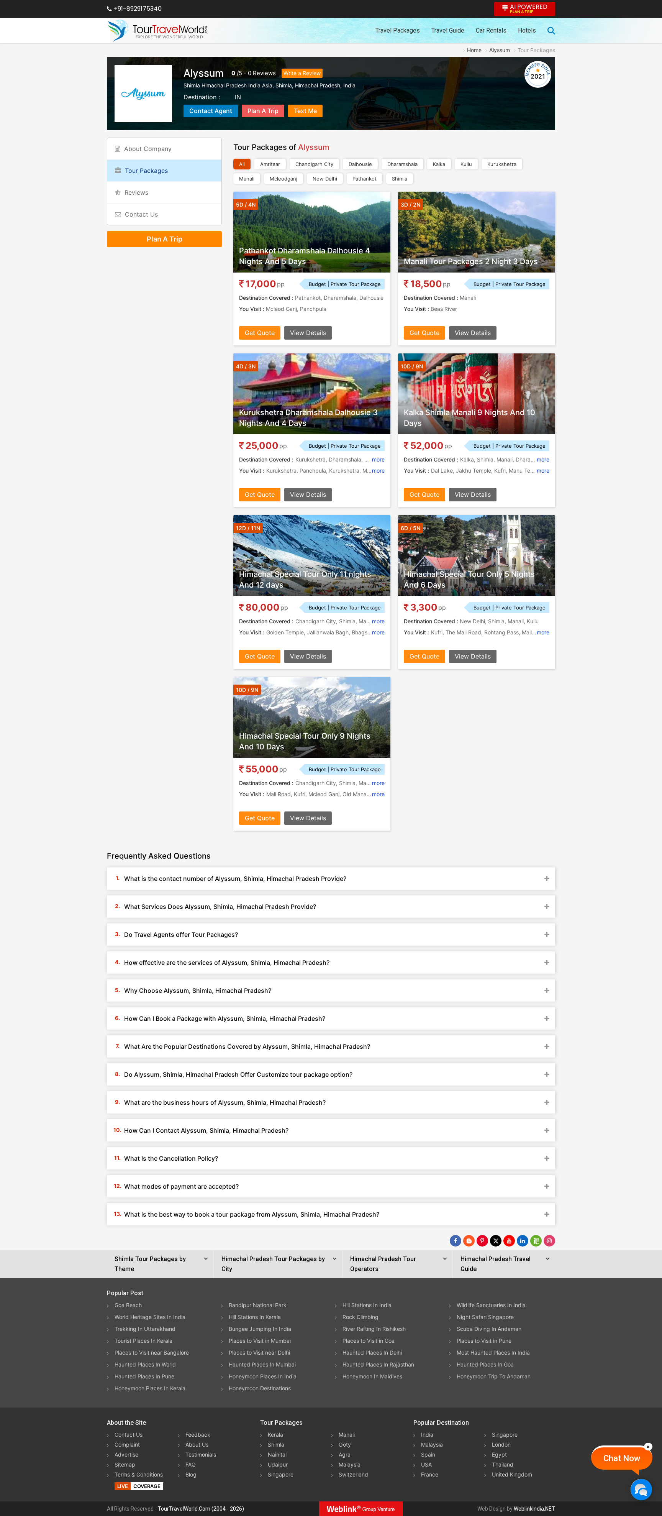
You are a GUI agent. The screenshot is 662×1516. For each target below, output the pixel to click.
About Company (148, 149)
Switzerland (353, 1474)
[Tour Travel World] (157, 31)
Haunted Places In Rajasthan (378, 1364)
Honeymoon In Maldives (372, 1376)
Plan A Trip (263, 111)
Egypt (499, 1454)
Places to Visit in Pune (484, 1340)
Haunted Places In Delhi (372, 1352)
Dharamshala (402, 164)
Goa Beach (128, 1305)
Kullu (466, 164)
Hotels (527, 30)
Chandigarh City (314, 164)
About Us (196, 1444)
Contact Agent (210, 111)
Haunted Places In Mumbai (262, 1364)
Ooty (345, 1444)
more (378, 459)
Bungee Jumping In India (260, 1328)
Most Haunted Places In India (493, 1352)
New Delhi (325, 179)
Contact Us (141, 214)
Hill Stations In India (367, 1305)
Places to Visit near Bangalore (152, 1352)
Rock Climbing (360, 1317)
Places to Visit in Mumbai (260, 1340)
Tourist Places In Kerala (143, 1340)
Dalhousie (360, 164)
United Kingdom (512, 1474)
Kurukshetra (501, 164)
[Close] (648, 1446)
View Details (308, 333)
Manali (246, 179)
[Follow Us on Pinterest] (482, 1241)
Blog (191, 1474)
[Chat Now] (641, 1489)
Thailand (502, 1464)
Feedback (197, 1434)
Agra (345, 1454)
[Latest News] (469, 1241)
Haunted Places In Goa (485, 1364)
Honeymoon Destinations (260, 1388)
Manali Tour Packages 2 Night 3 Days (471, 261)
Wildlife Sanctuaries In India (491, 1305)
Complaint (127, 1444)
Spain (428, 1454)
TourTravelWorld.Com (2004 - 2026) (201, 1509)
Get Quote (260, 333)
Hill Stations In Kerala (255, 1317)
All (242, 164)
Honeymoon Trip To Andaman (494, 1376)
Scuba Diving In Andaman (489, 1328)
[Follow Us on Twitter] (495, 1241)
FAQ (190, 1464)
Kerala (275, 1434)
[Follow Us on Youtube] (509, 1241)
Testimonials (200, 1454)
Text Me (305, 111)
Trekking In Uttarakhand (145, 1328)
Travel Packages (397, 30)
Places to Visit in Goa (368, 1340)
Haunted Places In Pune (144, 1376)
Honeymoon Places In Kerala (150, 1388)
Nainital (277, 1454)
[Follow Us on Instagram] (549, 1241)
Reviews (264, 73)
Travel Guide (447, 30)
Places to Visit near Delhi (259, 1352)
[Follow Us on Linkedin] (522, 1241)
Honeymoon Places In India (263, 1376)
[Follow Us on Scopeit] (536, 1241)
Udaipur (278, 1464)
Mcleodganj (283, 179)
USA (426, 1464)
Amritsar (270, 164)
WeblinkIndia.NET (534, 1509)
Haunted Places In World (145, 1364)
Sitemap (125, 1464)
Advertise (126, 1454)
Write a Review (302, 73)
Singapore (280, 1474)
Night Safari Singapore (485, 1317)
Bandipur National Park (258, 1305)
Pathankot (364, 179)
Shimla (399, 179)
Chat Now (621, 1458)
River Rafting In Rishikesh (374, 1328)
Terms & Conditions (139, 1474)
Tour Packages (146, 170)
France (429, 1474)
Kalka (439, 164)
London (501, 1444)
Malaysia (349, 1464)
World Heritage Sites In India (150, 1317)
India (427, 1434)
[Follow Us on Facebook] (455, 1241)
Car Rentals (491, 30)
